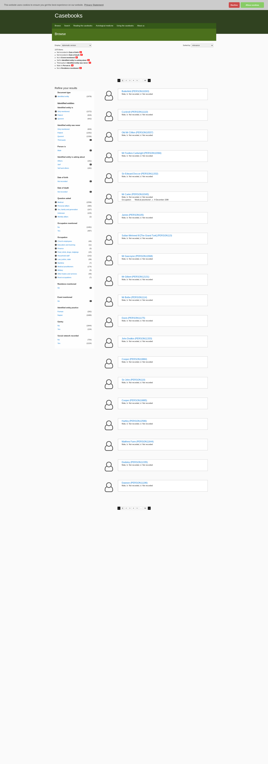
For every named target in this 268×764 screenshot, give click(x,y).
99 (145, 80)
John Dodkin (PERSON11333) (137, 338)
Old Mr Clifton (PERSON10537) (137, 132)
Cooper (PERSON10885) (134, 400)
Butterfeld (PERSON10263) (135, 91)
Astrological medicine (104, 26)
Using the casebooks (125, 26)
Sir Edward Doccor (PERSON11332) (140, 174)
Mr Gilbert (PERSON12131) (135, 277)
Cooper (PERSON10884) (134, 359)
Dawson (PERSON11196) (135, 483)
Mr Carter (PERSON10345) (135, 194)
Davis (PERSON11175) (133, 318)
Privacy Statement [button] (94, 5)
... (141, 80)
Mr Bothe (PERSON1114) (134, 297)
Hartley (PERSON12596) (134, 421)
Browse (58, 26)
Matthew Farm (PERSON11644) (138, 441)
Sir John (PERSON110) (133, 380)
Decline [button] (234, 5)
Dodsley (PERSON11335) (135, 462)
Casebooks (68, 16)
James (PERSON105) (133, 215)
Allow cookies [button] (252, 5)
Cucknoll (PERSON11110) (135, 112)
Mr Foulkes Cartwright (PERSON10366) (141, 153)
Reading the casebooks (82, 26)
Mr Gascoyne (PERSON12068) (137, 256)
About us (140, 26)
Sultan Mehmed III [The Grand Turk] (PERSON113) (147, 235)
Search (67, 26)
